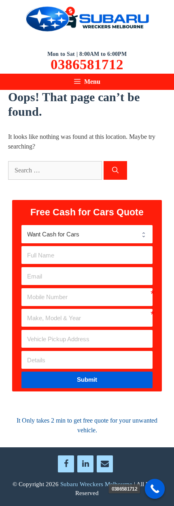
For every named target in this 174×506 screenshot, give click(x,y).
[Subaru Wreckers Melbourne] (87, 20)
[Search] (115, 170)
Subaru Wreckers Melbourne (96, 484)
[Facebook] (66, 463)
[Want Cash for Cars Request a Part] (87, 234)
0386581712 (87, 64)
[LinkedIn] (85, 463)
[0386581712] (155, 489)
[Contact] (105, 463)
